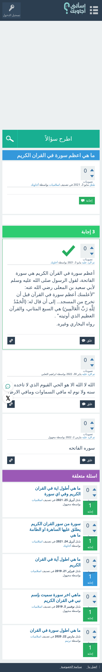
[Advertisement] (51, 74)
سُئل (92, 184)
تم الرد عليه (88, 262)
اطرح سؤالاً (58, 138)
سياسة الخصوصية (71, 666)
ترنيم (68, 640)
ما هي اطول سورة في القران (55, 630)
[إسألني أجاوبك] (75, 8)
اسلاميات (54, 184)
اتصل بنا (92, 666)
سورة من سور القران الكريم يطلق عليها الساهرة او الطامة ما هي (55, 529)
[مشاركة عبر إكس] (8, 398)
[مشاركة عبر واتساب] (8, 386)
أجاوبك (67, 545)
